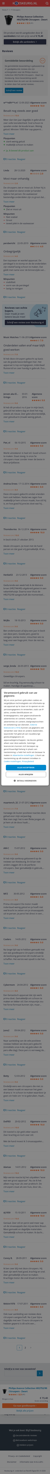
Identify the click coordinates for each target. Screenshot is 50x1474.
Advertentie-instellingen (23, 755)
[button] (25, 780)
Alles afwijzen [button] (26, 774)
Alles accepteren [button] (25, 767)
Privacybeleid (28, 761)
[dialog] (25, 736)
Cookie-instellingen (12, 761)
